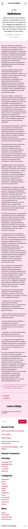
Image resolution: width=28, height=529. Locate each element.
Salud (3, 495)
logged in (12, 411)
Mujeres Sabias (6, 438)
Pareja (3, 490)
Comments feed (6, 517)
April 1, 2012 (19, 34)
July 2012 (4, 466)
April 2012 (4, 471)
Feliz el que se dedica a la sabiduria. (12, 431)
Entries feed (5, 514)
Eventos (4, 484)
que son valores (8, 386)
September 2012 (6, 464)
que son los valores (21, 384)
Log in (3, 512)
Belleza (3, 481)
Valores (14, 10)
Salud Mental (5, 497)
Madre (3, 488)
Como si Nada (5, 434)
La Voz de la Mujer (14, 3)
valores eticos (20, 386)
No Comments (15, 37)
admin (11, 34)
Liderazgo (4, 486)
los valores (6, 384)
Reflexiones (5, 493)
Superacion (5, 502)
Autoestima (5, 479)
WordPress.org (6, 519)
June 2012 (4, 469)
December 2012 (6, 462)
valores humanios (8, 388)
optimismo (12, 384)
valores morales (17, 388)
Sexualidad (5, 499)
